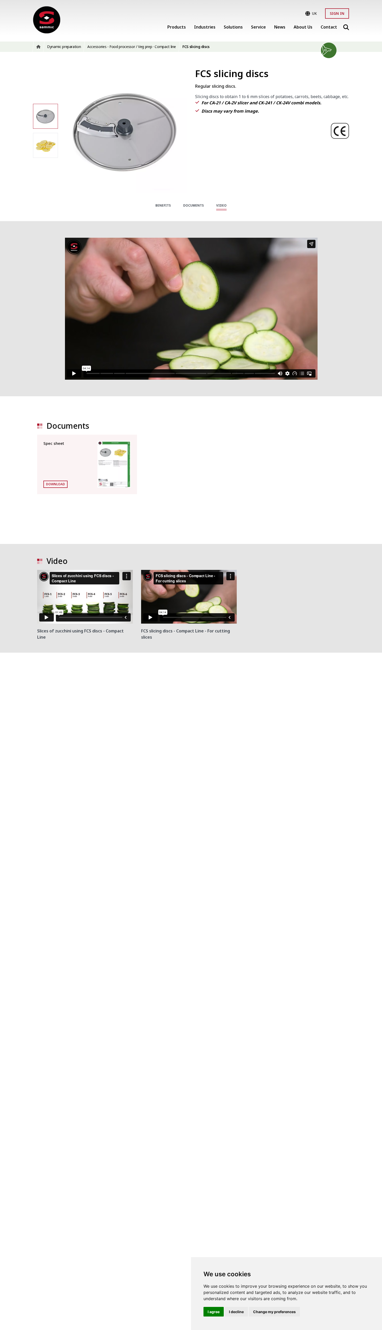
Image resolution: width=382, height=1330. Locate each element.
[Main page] (46, 19)
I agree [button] (214, 1311)
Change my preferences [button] (274, 1311)
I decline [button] (236, 1311)
